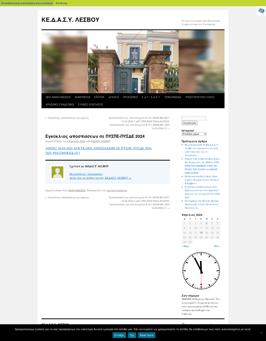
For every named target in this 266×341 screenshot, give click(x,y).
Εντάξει (119, 335)
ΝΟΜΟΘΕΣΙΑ (82, 97)
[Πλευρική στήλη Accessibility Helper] (261, 11)
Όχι (132, 335)
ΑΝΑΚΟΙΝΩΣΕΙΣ (76, 190)
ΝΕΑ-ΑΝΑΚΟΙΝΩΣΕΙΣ (58, 97)
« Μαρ (185, 246)
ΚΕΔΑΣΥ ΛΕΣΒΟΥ (100, 141)
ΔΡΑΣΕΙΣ (113, 97)
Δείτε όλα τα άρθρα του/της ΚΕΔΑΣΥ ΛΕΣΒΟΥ (100, 178)
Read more (146, 335)
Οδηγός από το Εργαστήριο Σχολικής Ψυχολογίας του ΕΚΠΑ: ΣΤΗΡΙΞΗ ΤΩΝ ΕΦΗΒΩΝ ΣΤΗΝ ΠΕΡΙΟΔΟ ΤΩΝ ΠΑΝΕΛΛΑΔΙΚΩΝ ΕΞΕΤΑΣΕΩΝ (203, 165)
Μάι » (217, 246)
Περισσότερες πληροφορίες (86, 174)
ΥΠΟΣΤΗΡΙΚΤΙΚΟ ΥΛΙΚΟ (199, 97)
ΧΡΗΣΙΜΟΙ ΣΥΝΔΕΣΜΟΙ (60, 104)
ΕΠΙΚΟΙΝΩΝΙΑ (173, 97)
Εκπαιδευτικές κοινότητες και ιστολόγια (27, 3)
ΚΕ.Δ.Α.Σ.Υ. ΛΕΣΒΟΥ (70, 19)
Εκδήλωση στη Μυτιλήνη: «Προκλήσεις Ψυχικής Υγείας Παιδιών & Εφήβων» (202, 180)
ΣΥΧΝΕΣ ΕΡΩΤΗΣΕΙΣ (90, 104)
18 (201, 232)
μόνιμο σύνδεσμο (117, 190)
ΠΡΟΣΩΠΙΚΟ (130, 97)
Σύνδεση (61, 3)
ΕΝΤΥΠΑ (99, 97)
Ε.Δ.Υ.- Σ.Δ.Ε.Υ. (151, 97)
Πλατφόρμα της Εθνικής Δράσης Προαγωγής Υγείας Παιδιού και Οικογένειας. (202, 204)
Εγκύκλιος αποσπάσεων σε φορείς (67, 117)
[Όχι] (261, 333)
